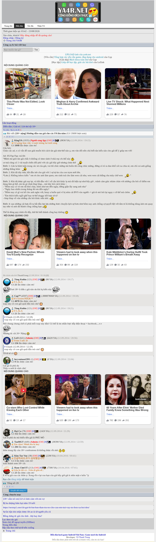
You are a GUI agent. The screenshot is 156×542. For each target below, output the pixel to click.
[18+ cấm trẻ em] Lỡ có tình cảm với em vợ (23, 499)
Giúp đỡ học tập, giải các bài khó (77, 62)
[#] (53, 140)
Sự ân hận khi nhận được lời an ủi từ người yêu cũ (27, 511)
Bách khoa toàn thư (79, 59)
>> (12, 136)
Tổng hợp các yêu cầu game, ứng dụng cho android (78, 57)
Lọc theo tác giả (10, 519)
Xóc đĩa (30, 26)
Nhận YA (41, 26)
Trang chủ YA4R (14, 40)
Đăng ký (19, 38)
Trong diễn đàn (9, 525)
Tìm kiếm (6, 130)
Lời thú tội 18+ (29, 126)
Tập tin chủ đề (14, 130)
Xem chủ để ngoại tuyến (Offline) (18, 522)
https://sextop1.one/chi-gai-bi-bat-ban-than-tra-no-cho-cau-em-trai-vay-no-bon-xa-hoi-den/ (46, 507)
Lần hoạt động (9, 123)
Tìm (36, 50)
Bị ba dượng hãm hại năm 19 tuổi (19, 503)
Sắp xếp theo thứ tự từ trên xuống (18, 527)
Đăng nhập (8, 38)
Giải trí (17, 126)
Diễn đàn (7, 126)
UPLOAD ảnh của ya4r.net (78, 54)
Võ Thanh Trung (83, 537)
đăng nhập (16, 479)
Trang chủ (8, 26)
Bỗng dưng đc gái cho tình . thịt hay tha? (22, 516)
